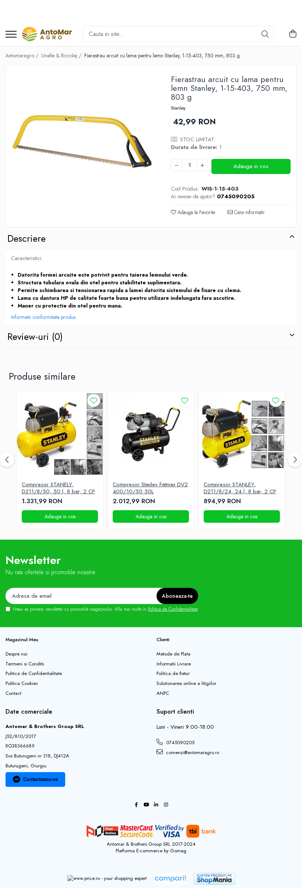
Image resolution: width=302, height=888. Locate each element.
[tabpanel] (81, 141)
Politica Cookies (22, 683)
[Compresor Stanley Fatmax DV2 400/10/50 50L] (151, 434)
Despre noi (16, 654)
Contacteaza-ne (40, 779)
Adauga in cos (250, 166)
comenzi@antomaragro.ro (192, 752)
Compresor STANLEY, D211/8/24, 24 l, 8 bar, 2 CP (240, 488)
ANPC (163, 693)
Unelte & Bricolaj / (62, 55)
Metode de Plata (173, 654)
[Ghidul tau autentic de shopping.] (170, 878)
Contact (13, 693)
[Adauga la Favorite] (93, 400)
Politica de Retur (173, 673)
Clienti (163, 639)
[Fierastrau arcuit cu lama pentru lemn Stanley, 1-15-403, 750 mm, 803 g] (81, 141)
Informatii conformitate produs (43, 317)
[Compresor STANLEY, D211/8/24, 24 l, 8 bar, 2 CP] (242, 434)
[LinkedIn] (156, 805)
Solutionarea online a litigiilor (186, 683)
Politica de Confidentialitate (173, 609)
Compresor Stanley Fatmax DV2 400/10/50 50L (150, 488)
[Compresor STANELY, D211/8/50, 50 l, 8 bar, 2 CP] (60, 434)
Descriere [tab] (26, 238)
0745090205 (179, 742)
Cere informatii (248, 212)
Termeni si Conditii (25, 664)
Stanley (178, 108)
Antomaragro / (23, 55)
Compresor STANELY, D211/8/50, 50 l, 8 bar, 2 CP (58, 488)
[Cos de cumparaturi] (292, 34)
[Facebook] (136, 805)
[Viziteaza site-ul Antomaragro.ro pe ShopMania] (214, 878)
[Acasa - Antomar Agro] (47, 34)
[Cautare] (265, 34)
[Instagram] (166, 805)
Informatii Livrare (174, 664)
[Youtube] (146, 805)
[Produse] (11, 34)
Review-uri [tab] (35, 337)
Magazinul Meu (22, 639)
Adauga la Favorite (195, 212)
